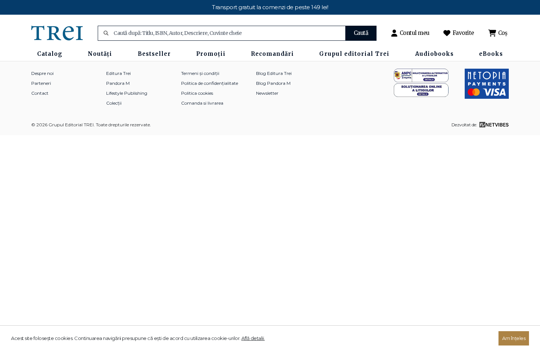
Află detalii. (253, 338)
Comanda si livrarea (202, 103)
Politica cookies (197, 93)
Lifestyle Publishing (126, 93)
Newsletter (267, 93)
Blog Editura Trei (274, 73)
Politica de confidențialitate (209, 83)
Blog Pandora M (273, 83)
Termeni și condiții (200, 73)
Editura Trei (118, 73)
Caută (361, 32)
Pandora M (118, 83)
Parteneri (41, 83)
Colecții (114, 103)
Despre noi (42, 73)
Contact (39, 93)
